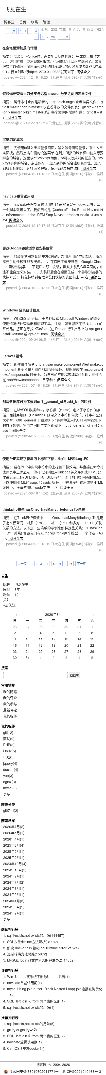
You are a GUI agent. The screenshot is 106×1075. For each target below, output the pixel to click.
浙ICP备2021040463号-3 (81, 1071)
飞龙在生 (15, 9)
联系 (34, 21)
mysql (10, 787)
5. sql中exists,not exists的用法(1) (28, 1007)
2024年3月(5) (13, 906)
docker (10, 769)
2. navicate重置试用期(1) (22, 982)
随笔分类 (8, 804)
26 (53, 37)
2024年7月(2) (13, 882)
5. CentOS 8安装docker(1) (23, 1048)
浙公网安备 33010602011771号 (34, 1071)
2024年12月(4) (14, 863)
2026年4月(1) (13, 839)
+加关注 (9, 604)
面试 (9, 738)
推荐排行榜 (9, 1017)
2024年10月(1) (14, 869)
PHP (9, 744)
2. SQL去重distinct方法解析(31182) (30, 941)
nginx (9, 781)
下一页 (63, 37)
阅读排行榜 (9, 929)
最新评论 (10, 709)
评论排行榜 (9, 970)
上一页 (10, 31)
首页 (22, 21)
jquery (10, 763)
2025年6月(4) (13, 845)
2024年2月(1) (13, 913)
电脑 (9, 756)
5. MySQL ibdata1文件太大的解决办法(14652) (39, 960)
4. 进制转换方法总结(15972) (25, 953)
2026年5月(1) (13, 832)
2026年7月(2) (13, 826)
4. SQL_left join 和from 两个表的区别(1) (34, 1001)
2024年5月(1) (13, 894)
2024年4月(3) (13, 900)
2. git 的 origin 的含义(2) (22, 1029)
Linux (9, 750)
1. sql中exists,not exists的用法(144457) (33, 935)
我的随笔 (10, 691)
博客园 (9, 21)
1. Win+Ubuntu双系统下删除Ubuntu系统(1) (36, 976)
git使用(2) (10, 810)
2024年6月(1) (13, 888)
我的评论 (10, 697)
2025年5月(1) (13, 851)
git (8, 732)
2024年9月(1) (13, 876)
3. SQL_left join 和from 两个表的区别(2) (34, 1035)
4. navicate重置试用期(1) (22, 1041)
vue (8, 775)
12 (16, 594)
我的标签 (10, 716)
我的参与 (10, 703)
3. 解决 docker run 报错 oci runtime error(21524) (41, 947)
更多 (6, 794)
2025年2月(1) (13, 857)
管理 (46, 21)
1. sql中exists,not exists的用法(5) (28, 1023)
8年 (17, 589)
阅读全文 (83, 71)
